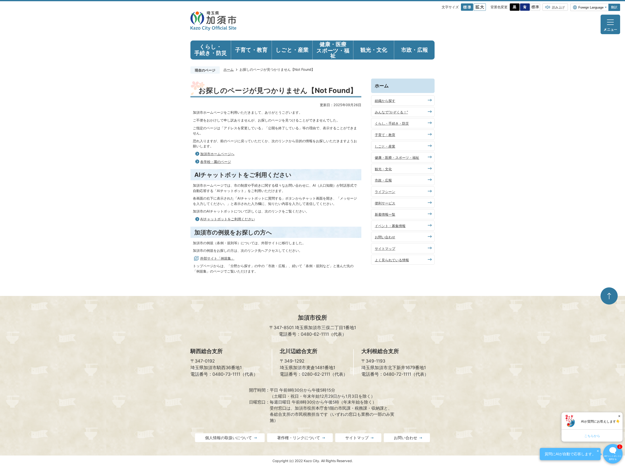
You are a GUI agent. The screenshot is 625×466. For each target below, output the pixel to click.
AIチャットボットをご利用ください (227, 219)
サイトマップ (385, 248)
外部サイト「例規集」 (217, 258)
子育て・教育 (385, 135)
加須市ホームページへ (217, 154)
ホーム (228, 69)
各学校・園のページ (215, 162)
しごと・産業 (385, 146)
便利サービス (385, 203)
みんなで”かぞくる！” (391, 112)
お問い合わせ (385, 237)
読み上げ (558, 7)
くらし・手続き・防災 (392, 123)
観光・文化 (383, 169)
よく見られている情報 (392, 260)
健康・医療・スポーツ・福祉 (397, 157)
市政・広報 (383, 180)
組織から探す (385, 101)
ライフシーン (385, 192)
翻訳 (614, 7)
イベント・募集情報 (390, 226)
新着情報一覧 (385, 214)
